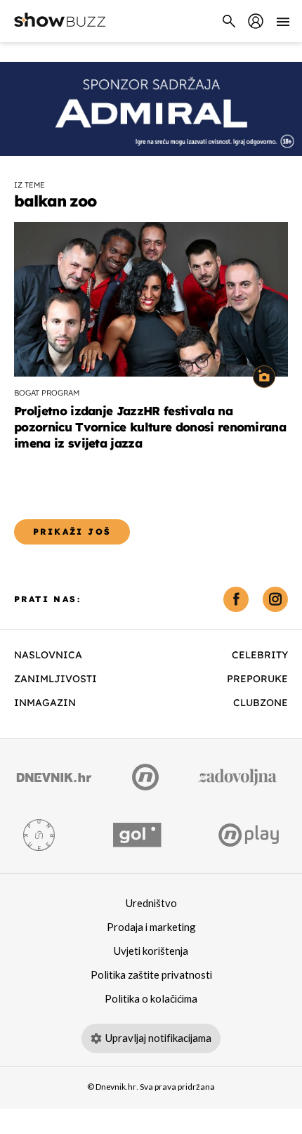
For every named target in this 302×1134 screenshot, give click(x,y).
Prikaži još (72, 531)
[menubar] (256, 21)
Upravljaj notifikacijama (158, 1038)
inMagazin (45, 702)
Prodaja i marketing (151, 927)
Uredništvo (151, 903)
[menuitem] (256, 21)
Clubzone (260, 702)
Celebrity (260, 655)
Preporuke (257, 678)
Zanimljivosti (55, 678)
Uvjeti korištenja (151, 951)
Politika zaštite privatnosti (151, 975)
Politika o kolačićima (151, 999)
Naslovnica (48, 655)
